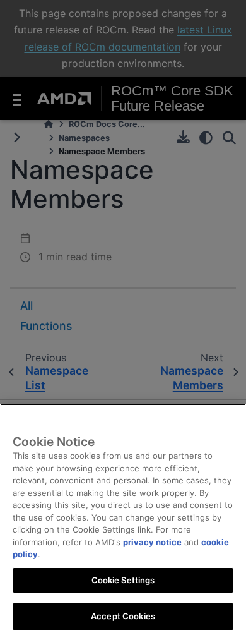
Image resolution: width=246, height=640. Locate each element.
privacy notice (152, 542)
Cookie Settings (123, 580)
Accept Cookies (123, 616)
